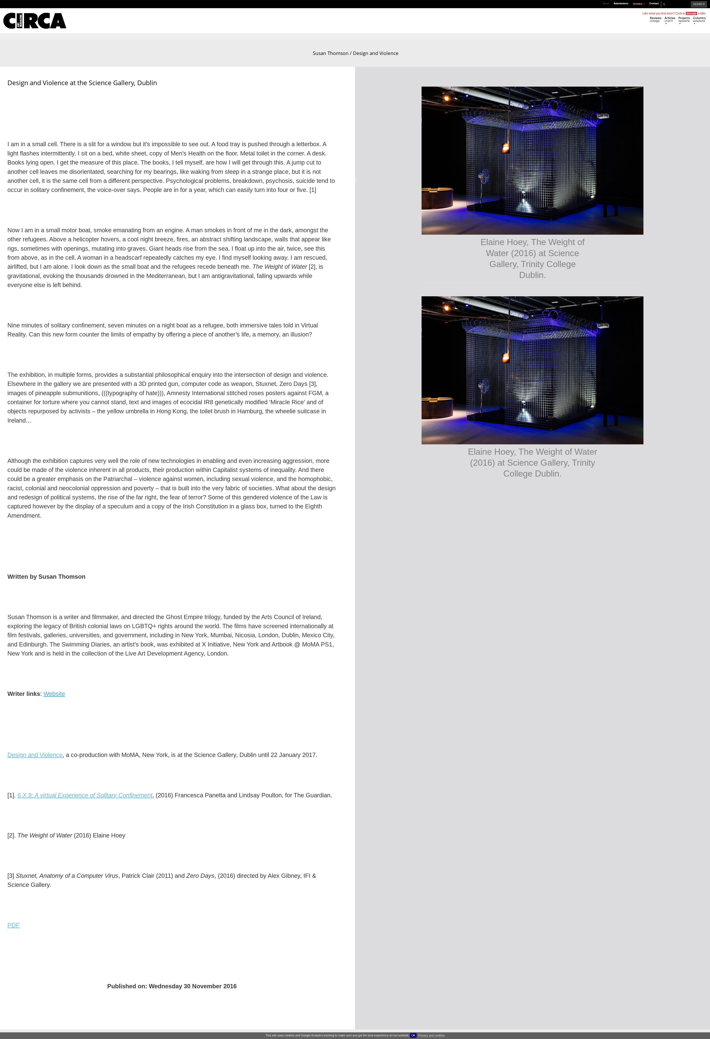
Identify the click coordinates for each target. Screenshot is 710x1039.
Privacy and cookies (431, 1035)
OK (413, 1035)
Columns (699, 19)
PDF (13, 925)
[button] (355, 175)
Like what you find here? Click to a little (674, 13)
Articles (670, 19)
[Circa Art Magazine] (34, 16)
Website (54, 693)
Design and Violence (34, 754)
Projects (684, 19)
